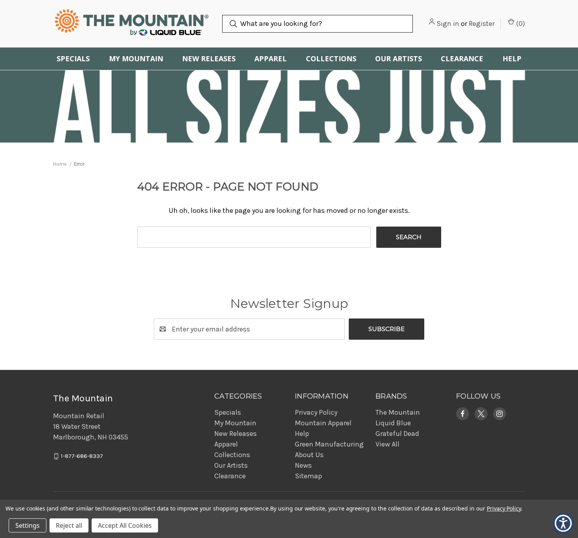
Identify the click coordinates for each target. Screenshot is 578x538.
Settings (27, 525)
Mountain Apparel (323, 423)
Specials (73, 58)
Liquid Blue (393, 423)
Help (512, 58)
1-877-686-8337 (82, 456)
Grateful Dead (397, 433)
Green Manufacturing (329, 444)
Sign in (447, 23)
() (519, 23)
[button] (462, 413)
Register (482, 23)
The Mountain (398, 412)
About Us (309, 454)
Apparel (270, 58)
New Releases (209, 58)
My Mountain (136, 58)
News (303, 465)
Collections (331, 58)
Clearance (462, 58)
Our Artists (398, 58)
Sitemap (308, 476)
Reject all (69, 525)
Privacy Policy (316, 412)
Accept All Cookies (125, 525)
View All (387, 444)
